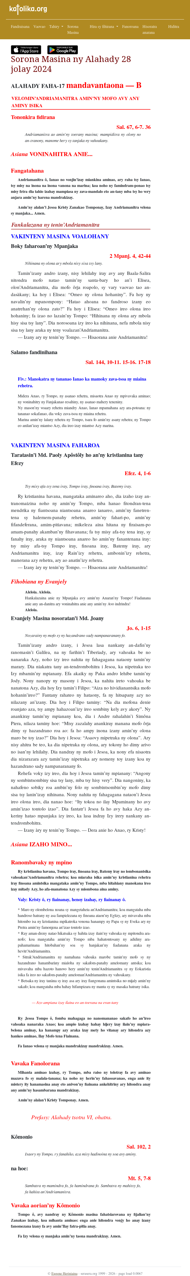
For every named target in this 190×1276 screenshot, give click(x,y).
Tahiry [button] (54, 26)
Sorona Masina (73, 29)
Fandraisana (20, 26)
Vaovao (39, 26)
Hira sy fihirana (102, 26)
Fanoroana (130, 26)
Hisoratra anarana (149, 29)
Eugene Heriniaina (64, 1273)
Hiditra (173, 26)
